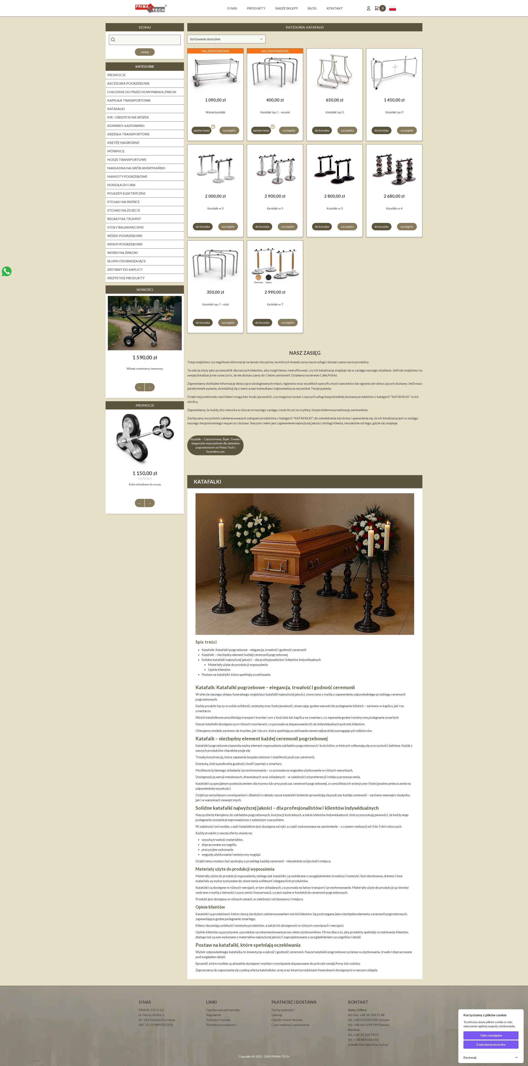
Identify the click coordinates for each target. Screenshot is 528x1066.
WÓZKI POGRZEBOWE (124, 236)
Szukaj (145, 52)
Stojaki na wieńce (123, 202)
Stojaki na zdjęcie (123, 210)
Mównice (115, 151)
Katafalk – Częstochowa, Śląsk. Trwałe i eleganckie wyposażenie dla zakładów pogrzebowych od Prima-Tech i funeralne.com (215, 445)
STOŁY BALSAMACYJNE (125, 227)
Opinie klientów (219, 669)
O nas (232, 8)
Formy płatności (282, 1010)
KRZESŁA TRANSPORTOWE (128, 134)
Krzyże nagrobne (123, 142)
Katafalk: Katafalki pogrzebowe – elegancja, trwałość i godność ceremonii (254, 650)
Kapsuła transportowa (129, 100)
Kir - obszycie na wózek (128, 117)
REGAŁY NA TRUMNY (124, 219)
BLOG (312, 8)
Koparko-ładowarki (126, 126)
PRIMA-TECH (280, 1056)
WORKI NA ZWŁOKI (122, 252)
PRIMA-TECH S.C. (152, 1010)
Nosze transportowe (126, 159)
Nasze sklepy (286, 8)
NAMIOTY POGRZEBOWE (127, 176)
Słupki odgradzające (126, 261)
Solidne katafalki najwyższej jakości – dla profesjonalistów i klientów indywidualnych (261, 659)
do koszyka (322, 130)
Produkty (256, 8)
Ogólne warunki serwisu (223, 1010)
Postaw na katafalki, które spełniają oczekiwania (236, 674)
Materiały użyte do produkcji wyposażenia (238, 664)
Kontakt (334, 8)
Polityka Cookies (218, 1020)
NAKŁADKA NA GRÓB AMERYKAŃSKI (136, 168)
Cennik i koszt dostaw (287, 1020)
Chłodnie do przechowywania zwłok (141, 92)
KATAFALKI (116, 109)
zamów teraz (201, 130)
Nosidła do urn (121, 185)
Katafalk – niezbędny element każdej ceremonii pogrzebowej (245, 655)
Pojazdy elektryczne (126, 193)
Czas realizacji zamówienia (290, 1025)
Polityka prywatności (221, 1025)
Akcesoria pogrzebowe (128, 83)
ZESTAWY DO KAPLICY (124, 269)
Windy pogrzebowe (125, 244)
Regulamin (213, 1015)
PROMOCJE (116, 75)
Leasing (276, 1015)
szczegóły (229, 130)
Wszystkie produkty (125, 278)
